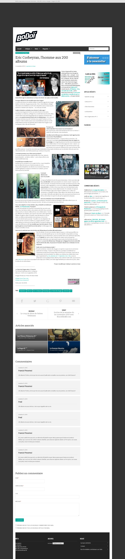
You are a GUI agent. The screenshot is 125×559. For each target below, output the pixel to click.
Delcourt (29, 290)
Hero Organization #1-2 (91, 116)
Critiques (26, 49)
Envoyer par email (73, 301)
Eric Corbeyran (37, 290)
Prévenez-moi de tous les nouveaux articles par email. (33, 528)
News (35, 49)
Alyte (91, 196)
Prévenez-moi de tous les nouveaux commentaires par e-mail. (35, 525)
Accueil (19, 49)
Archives (50, 543)
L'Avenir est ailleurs (96, 213)
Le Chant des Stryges (56, 290)
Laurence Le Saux (30, 66)
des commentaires (21, 548)
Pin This (60, 301)
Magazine (44, 49)
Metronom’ (74, 87)
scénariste (66, 290)
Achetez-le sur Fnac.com (21, 278)
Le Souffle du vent (72, 94)
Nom (17, 478)
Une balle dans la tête (66, 90)
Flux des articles (20, 546)
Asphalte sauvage (89, 96)
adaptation (23, 290)
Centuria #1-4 (88, 101)
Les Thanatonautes (24, 206)
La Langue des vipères (98, 190)
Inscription (18, 543)
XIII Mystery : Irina (74, 89)
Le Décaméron (88, 111)
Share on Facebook (21, 301)
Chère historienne (89, 106)
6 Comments (76, 52)
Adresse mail (19, 486)
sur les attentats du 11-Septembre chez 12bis (59, 256)
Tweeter (34, 301)
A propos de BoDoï (86, 543)
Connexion (18, 545)
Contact (83, 546)
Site (16, 493)
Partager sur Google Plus (47, 301)
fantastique (46, 290)
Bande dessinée (19, 52)
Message (18, 501)
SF (71, 290)
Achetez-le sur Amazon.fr (22, 280)
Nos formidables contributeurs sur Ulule (91, 549)
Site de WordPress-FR (21, 550)
